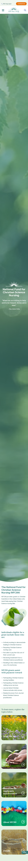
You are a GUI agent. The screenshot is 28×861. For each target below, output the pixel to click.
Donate (6, 850)
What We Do (9, 736)
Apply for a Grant (8, 763)
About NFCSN (9, 822)
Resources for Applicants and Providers (10, 791)
